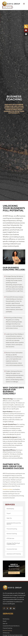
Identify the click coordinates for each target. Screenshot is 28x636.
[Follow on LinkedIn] (14, 608)
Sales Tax (9, 518)
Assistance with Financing (14, 554)
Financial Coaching (12, 529)
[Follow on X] (7, 608)
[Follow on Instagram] (10, 608)
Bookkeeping (10, 508)
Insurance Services (12, 549)
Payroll (8, 513)
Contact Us (13, 572)
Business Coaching (12, 533)
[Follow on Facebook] (4, 608)
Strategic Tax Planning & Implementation (13, 543)
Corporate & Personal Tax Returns (14, 523)
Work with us (7, 7)
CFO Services (10, 538)
